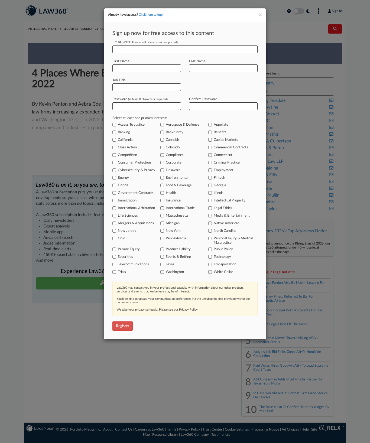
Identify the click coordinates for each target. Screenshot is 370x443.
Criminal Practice (227, 162)
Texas (170, 264)
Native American (226, 223)
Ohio (121, 238)
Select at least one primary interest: (139, 118)
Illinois (218, 193)
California (125, 140)
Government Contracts (136, 193)
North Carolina (225, 231)
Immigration (127, 200)
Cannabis (173, 140)
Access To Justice (131, 124)
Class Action (127, 147)
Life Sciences (128, 215)
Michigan (173, 223)
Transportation (225, 264)
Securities (125, 257)
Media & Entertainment (232, 215)
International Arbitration (136, 208)
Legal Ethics (223, 208)
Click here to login (151, 14)
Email (145, 42)
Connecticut (223, 155)
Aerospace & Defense (182, 124)
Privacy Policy (188, 309)
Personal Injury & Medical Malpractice (233, 241)
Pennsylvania (176, 238)
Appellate (221, 124)
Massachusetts (177, 215)
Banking (124, 132)
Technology (222, 257)
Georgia (220, 185)
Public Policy (223, 249)
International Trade (180, 208)
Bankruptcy (174, 132)
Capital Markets (226, 140)
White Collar (223, 272)
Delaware (173, 170)
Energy (123, 178)
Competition (127, 155)
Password (140, 99)
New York (173, 231)
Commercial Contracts (231, 147)
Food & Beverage (179, 185)
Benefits (220, 132)
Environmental (177, 178)
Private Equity (129, 249)
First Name (120, 61)
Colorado (173, 147)
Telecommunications (133, 264)
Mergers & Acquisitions (136, 223)
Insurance (173, 200)
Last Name (197, 61)
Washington (175, 272)
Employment (223, 170)
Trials (122, 272)
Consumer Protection (134, 162)
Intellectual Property (229, 200)
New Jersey (127, 231)
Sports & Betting (178, 257)
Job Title (119, 80)
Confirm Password (203, 99)
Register (122, 326)
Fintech (219, 178)
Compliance (175, 155)
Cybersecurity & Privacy (136, 170)
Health (171, 193)
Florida (123, 185)
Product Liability (178, 249)
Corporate (173, 162)
